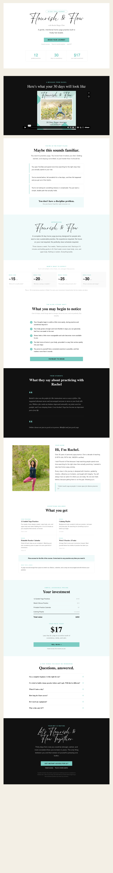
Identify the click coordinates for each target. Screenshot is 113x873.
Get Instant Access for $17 (56, 763)
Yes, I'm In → (56, 644)
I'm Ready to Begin (57, 359)
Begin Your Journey (56, 40)
